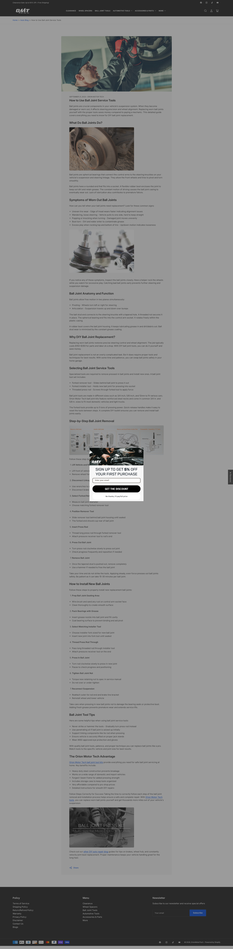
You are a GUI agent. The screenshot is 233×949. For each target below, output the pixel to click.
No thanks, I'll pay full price (116, 496)
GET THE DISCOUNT (116, 488)
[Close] (140, 451)
